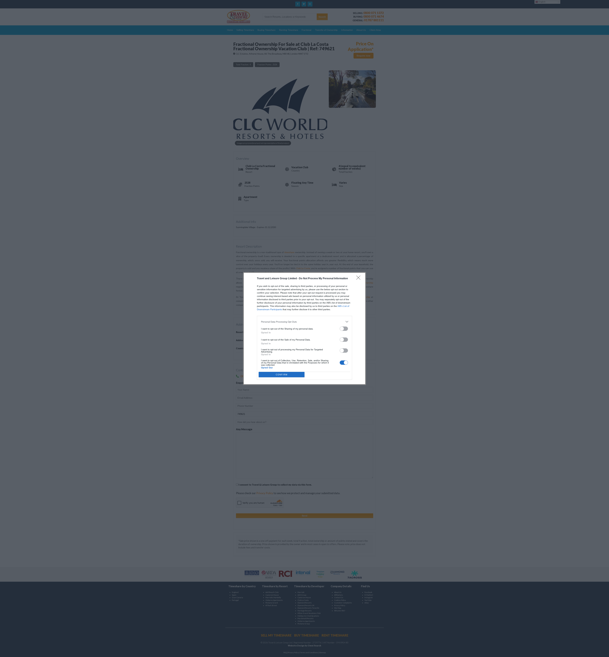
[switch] (344, 329)
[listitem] (304, 321)
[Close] (359, 279)
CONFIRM (282, 374)
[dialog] (304, 328)
